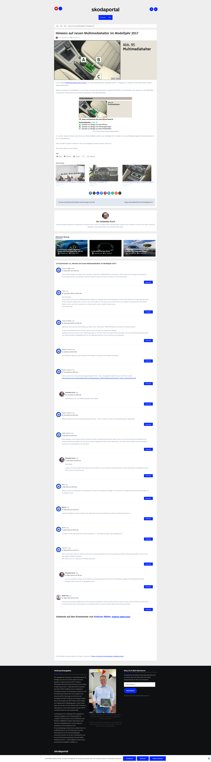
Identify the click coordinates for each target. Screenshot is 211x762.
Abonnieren (130, 691)
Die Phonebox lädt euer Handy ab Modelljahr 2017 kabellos (137, 182)
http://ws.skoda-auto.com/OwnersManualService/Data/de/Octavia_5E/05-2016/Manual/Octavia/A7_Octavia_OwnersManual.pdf (99, 378)
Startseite (103, 17)
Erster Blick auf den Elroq (101, 251)
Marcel (64, 507)
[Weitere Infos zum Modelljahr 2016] (105, 173)
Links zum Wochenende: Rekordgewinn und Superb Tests (71, 182)
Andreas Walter (102, 616)
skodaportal (105, 9)
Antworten (148, 282)
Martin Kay (65, 595)
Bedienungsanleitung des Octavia (76, 83)
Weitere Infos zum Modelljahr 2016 (98, 182)
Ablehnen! (143, 758)
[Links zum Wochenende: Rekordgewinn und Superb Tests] (72, 173)
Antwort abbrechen (121, 617)
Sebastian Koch (66, 37)
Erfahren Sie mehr (158, 758)
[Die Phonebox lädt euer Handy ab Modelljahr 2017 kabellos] (138, 173)
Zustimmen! (129, 758)
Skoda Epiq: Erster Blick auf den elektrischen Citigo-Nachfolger (137, 250)
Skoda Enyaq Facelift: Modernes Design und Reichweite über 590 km (70, 250)
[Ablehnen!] (209, 758)
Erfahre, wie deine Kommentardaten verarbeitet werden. (107, 656)
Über (109, 17)
